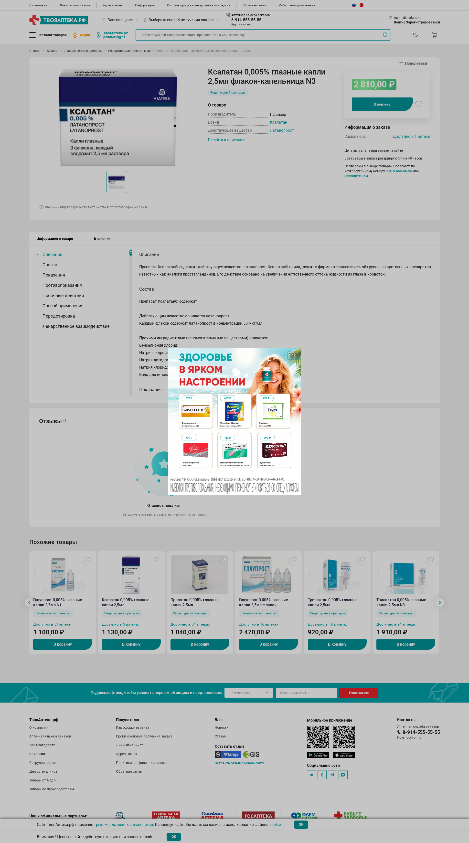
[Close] (295, 353)
